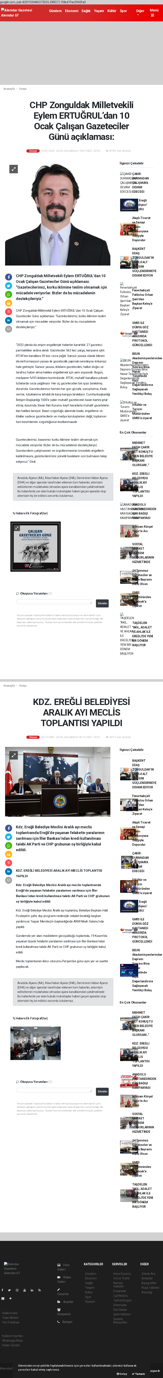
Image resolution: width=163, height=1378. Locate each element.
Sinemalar (120, 1305)
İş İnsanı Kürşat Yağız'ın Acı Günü (142, 531)
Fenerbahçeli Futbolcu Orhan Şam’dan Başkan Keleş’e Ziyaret (142, 299)
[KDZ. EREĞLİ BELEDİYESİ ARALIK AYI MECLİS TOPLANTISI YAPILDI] (57, 781)
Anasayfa (9, 88)
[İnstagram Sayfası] (19, 1290)
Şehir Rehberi (122, 1314)
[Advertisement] (81, 53)
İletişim (67, 1322)
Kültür (112, 11)
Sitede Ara (148, 1273)
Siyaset (90, 1301)
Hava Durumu (122, 1273)
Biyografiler (149, 1283)
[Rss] (41, 1290)
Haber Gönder (11, 1345)
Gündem (55, 11)
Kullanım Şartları (12, 1336)
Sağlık (86, 11)
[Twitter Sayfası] (11, 1290)
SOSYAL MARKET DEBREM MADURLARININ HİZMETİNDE (143, 553)
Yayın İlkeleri (10, 1317)
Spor (123, 11)
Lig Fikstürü (120, 1295)
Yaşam (99, 11)
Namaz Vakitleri (118, 1284)
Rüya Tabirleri (150, 1287)
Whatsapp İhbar (12, 1340)
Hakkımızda (9, 1313)
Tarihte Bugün (122, 1300)
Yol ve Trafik (121, 1278)
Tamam (140, 1373)
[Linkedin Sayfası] (34, 1290)
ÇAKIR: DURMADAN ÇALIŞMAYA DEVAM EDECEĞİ (140, 182)
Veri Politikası (10, 1322)
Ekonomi (71, 11)
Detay (123, 1373)
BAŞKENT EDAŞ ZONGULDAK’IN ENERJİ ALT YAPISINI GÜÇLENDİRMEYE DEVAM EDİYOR (144, 262)
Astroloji (147, 1292)
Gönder (102, 603)
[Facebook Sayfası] (4, 1290)
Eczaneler (119, 1291)
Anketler (147, 1278)
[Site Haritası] (4, 1298)
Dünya (23, 88)
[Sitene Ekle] (12, 1298)
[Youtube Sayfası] (26, 1290)
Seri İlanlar (120, 1309)
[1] (35, 546)
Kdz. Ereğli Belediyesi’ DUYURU (139, 205)
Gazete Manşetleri (120, 1320)
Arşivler (68, 1302)
